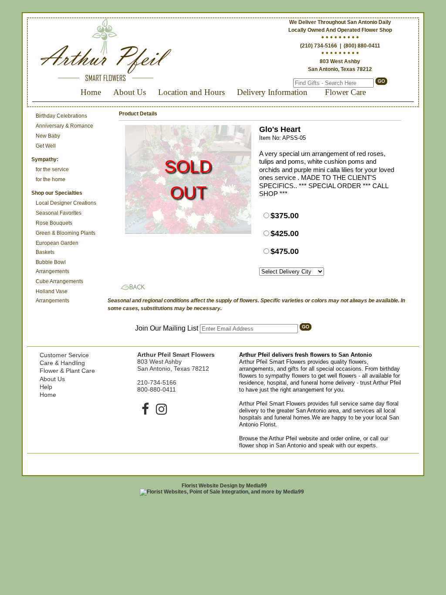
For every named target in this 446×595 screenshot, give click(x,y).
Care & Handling (62, 362)
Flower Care (345, 92)
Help (46, 386)
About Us (129, 92)
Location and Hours (191, 92)
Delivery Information (272, 92)
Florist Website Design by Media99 (224, 486)
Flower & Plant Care (67, 370)
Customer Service (64, 355)
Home (91, 92)
